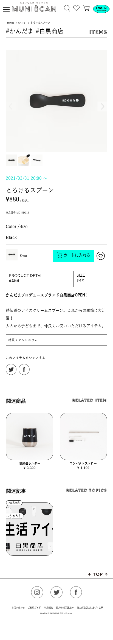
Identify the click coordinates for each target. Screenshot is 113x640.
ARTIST (22, 22)
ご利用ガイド (34, 608)
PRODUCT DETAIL (26, 274)
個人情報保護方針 (65, 608)
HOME (10, 22)
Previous (11, 101)
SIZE (81, 274)
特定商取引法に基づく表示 (90, 608)
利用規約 (48, 608)
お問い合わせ (18, 608)
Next (101, 101)
